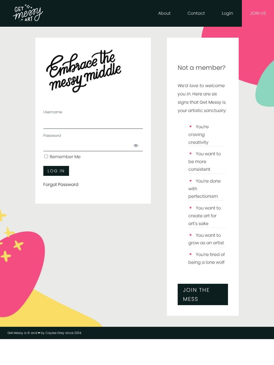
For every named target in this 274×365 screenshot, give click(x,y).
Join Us (258, 13)
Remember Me (65, 157)
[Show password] (136, 145)
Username (52, 112)
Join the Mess (196, 294)
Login (227, 13)
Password (52, 135)
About (164, 13)
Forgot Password (60, 184)
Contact (196, 13)
